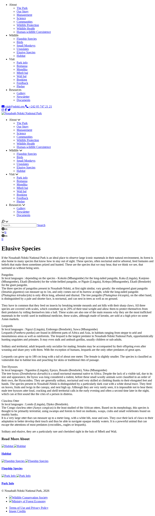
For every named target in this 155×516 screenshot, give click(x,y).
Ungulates (23, 49)
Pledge (21, 86)
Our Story (23, 11)
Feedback (22, 83)
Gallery (21, 93)
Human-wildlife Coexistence (34, 32)
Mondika (22, 69)
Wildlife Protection (28, 25)
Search (41, 225)
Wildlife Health (26, 28)
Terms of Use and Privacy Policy (28, 507)
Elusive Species (26, 52)
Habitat (21, 55)
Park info (22, 62)
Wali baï (21, 76)
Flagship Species (27, 38)
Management (24, 14)
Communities (25, 21)
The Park (22, 8)
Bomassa (22, 66)
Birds (20, 42)
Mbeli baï (22, 72)
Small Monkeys (26, 45)
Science (21, 18)
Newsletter (23, 96)
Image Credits (17, 511)
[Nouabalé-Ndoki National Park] (22, 113)
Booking (22, 79)
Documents (23, 100)
